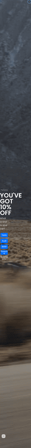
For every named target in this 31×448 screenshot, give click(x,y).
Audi (4, 241)
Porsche (4, 252)
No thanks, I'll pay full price (4, 257)
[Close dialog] (29, 1)
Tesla (4, 235)
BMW (4, 246)
